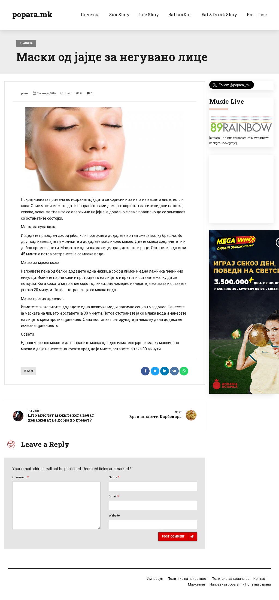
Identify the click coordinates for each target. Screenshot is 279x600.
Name (114, 477)
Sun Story (119, 14)
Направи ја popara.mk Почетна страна (240, 584)
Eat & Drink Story (219, 14)
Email (114, 496)
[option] (104, 149)
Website (114, 515)
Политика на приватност (188, 579)
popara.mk (32, 14)
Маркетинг (196, 584)
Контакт (260, 579)
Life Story (149, 14)
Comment (20, 477)
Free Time (257, 14)
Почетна (90, 14)
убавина (26, 43)
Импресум (155, 579)
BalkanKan (180, 14)
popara (24, 93)
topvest (28, 371)
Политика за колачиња (230, 579)
